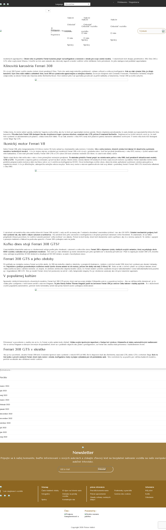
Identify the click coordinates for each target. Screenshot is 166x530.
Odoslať (102, 469)
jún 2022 (3, 432)
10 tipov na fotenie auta (71, 491)
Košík (147, 494)
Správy (70, 45)
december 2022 (6, 414)
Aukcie (70, 18)
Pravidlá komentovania (99, 491)
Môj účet (149, 491)
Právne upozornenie (98, 494)
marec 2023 (4, 400)
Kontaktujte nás (68, 500)
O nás (70, 38)
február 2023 (5, 405)
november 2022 (6, 418)
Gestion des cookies (122, 494)
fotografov (46, 494)
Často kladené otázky (50, 491)
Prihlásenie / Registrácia (128, 2)
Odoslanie (149, 497)
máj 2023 (3, 395)
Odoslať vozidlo (89, 26)
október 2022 (5, 423)
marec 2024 (4, 386)
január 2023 (4, 409)
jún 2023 (3, 391)
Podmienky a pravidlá (123, 491)
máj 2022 (3, 437)
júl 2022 (3, 428)
